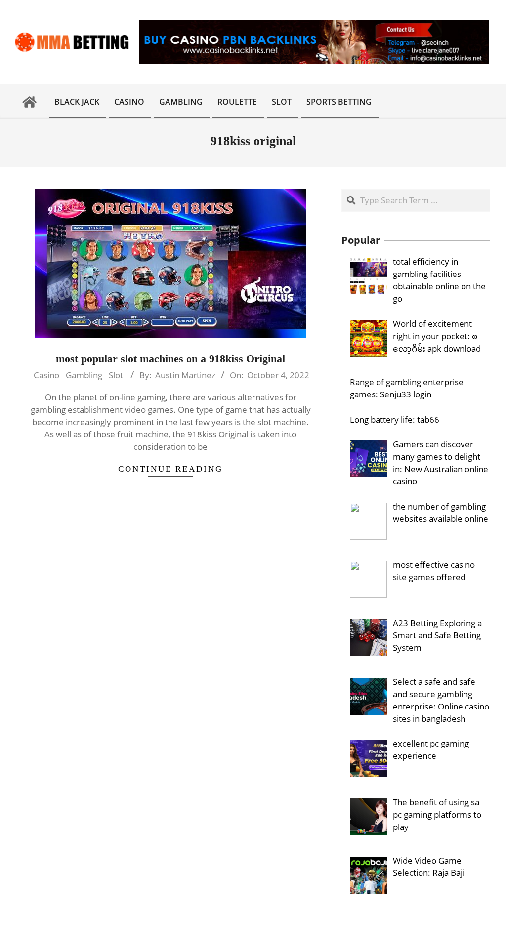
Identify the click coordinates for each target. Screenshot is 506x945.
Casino (46, 375)
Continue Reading (170, 468)
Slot (116, 375)
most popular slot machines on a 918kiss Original (170, 359)
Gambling (84, 375)
